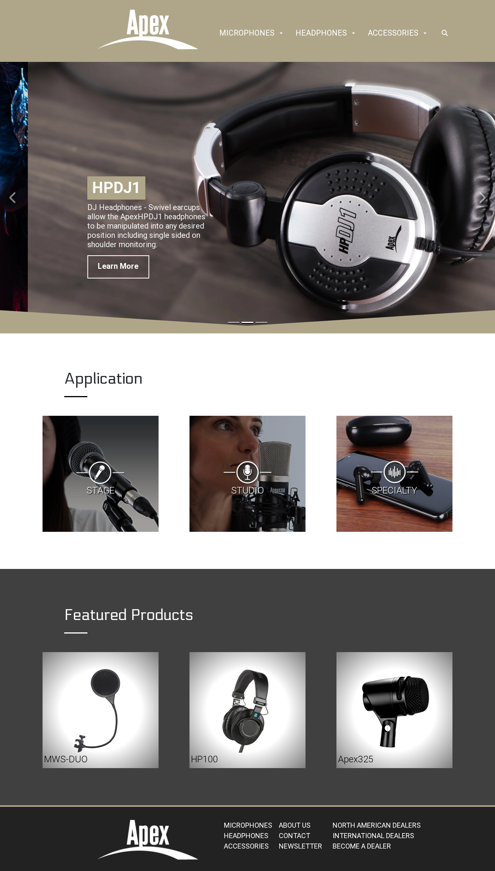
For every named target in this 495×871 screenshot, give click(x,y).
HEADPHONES (246, 836)
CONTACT (294, 836)
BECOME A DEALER (362, 846)
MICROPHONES (248, 825)
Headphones (321, 33)
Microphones (247, 33)
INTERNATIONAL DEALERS (373, 836)
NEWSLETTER (300, 846)
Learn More (90, 269)
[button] (281, 33)
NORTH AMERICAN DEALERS (377, 825)
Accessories (393, 33)
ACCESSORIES (246, 846)
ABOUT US (295, 825)
